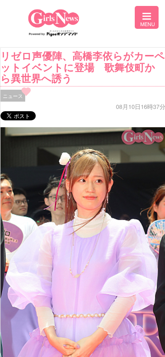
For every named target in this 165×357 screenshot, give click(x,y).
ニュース (13, 95)
